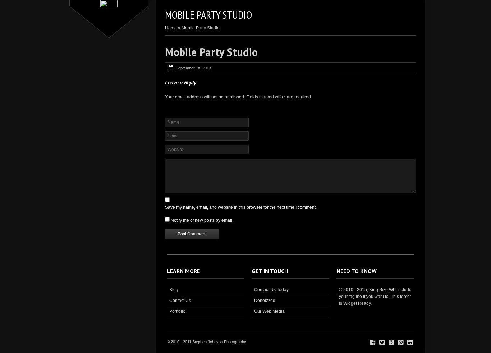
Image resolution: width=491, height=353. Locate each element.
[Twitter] (382, 342)
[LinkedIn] (410, 342)
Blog (173, 289)
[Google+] (391, 342)
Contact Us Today (271, 289)
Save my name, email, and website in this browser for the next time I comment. (241, 207)
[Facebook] (372, 342)
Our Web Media (269, 311)
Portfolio (177, 311)
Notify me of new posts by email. (202, 220)
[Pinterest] (400, 342)
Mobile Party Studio (211, 52)
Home (171, 28)
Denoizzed (264, 300)
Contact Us (180, 300)
